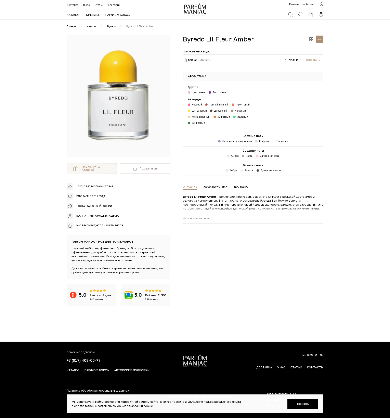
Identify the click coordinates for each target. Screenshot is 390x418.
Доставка (72, 5)
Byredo (111, 26)
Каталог (73, 14)
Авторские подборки (132, 370)
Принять (303, 403)
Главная (71, 26)
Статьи (99, 5)
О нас (86, 5)
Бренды (92, 14)
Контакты (114, 5)
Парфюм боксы (117, 14)
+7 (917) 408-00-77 (84, 360)
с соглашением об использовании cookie (124, 406)
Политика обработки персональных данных (98, 390)
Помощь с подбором (301, 4)
